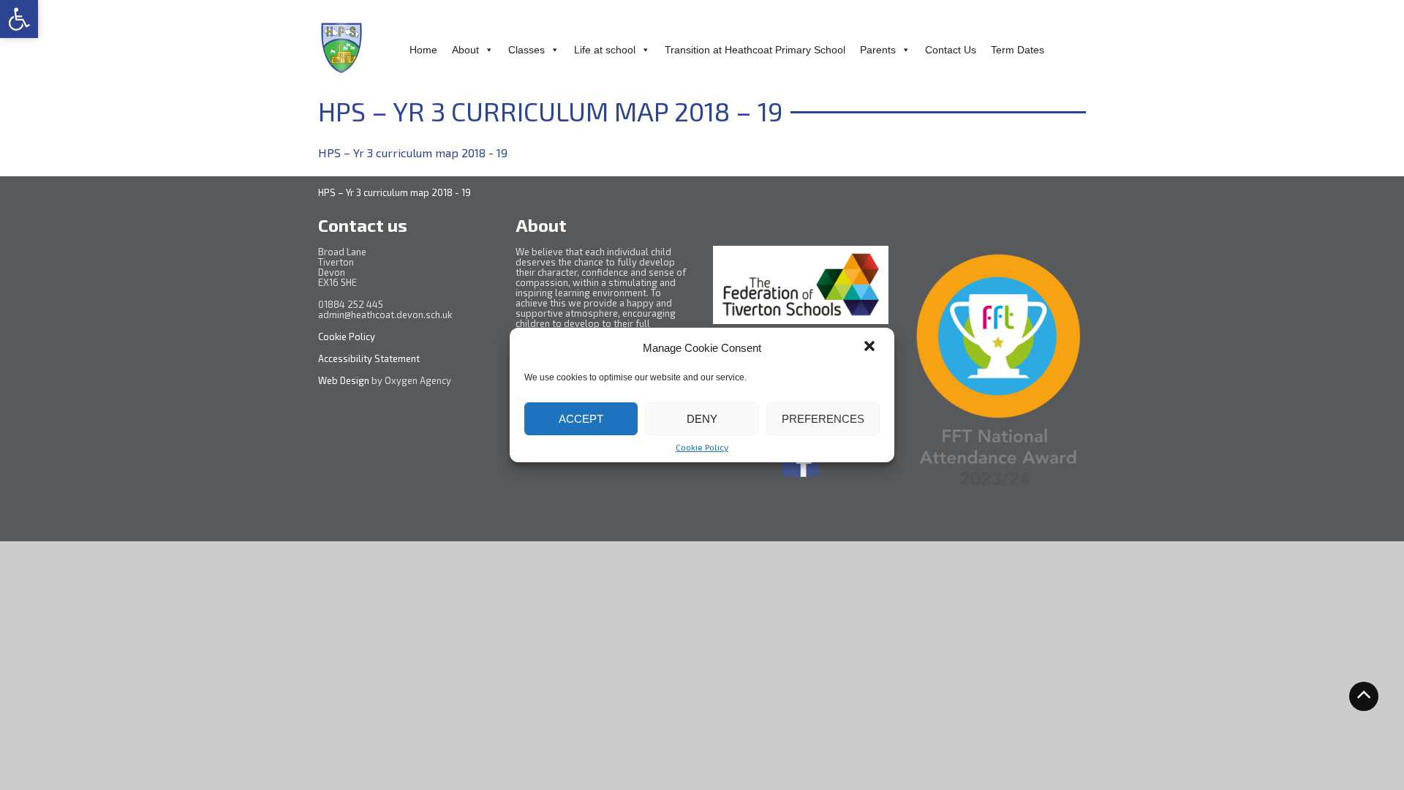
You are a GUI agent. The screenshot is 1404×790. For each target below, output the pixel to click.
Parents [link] (878, 50)
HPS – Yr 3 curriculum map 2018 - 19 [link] (412, 152)
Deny (702, 419)
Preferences (823, 419)
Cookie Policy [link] (702, 447)
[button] (871, 347)
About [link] (465, 50)
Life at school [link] (604, 50)
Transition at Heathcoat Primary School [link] (755, 50)
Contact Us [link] (950, 50)
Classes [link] (526, 50)
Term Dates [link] (1017, 50)
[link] (19, 19)
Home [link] (423, 50)
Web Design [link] (343, 380)
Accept (581, 419)
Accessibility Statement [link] (370, 358)
